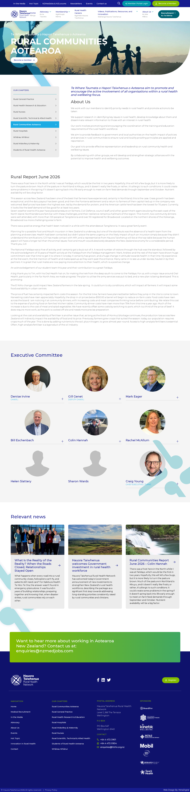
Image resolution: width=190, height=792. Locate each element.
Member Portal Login (138, 3)
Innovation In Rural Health (23, 744)
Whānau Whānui (21, 137)
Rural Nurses (19, 112)
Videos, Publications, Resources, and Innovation (115, 14)
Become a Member (167, 3)
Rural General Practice (23, 99)
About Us (146, 14)
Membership (62, 14)
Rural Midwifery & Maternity (26, 143)
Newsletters (76, 3)
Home (33, 14)
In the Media (19, 3)
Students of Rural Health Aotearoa (29, 150)
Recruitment (167, 14)
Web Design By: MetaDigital (176, 790)
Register (172, 680)
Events (89, 3)
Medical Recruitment (20, 712)
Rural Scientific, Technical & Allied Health (32, 118)
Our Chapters (21, 90)
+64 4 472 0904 (108, 743)
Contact (14, 749)
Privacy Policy (51, 790)
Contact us (102, 3)
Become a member (23, 60)
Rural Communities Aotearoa (65, 706)
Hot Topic (33, 3)
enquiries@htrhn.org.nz (112, 747)
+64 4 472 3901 (108, 739)
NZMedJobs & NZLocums (54, 3)
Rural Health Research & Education (29, 105)
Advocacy (44, 14)
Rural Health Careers (81, 14)
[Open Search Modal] (119, 3)
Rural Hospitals (20, 131)
